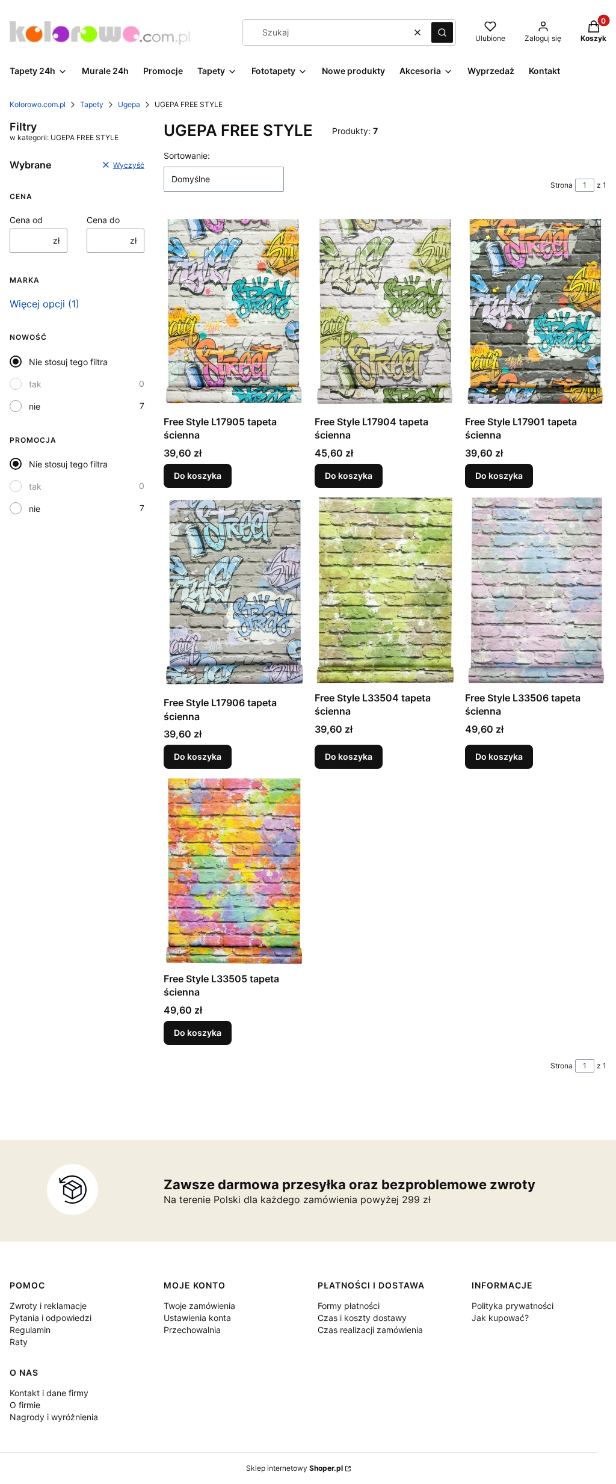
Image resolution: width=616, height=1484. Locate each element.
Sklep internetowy (294, 1468)
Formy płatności (349, 1306)
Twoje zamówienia (199, 1306)
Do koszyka (197, 475)
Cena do (103, 220)
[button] (442, 32)
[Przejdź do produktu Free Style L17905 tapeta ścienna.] (234, 313)
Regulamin (30, 1330)
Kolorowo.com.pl (38, 104)
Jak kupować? (500, 1318)
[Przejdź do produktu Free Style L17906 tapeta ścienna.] (234, 594)
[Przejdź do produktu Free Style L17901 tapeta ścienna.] (535, 313)
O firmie (25, 1405)
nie (34, 406)
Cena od (26, 220)
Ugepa (129, 104)
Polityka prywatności (512, 1306)
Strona (561, 184)
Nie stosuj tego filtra (68, 362)
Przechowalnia (192, 1330)
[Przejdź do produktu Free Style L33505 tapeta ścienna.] (234, 872)
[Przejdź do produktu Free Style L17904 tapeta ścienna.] (385, 313)
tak (35, 384)
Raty (19, 1342)
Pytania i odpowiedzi (50, 1318)
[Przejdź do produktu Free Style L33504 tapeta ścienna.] (385, 591)
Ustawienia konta (197, 1318)
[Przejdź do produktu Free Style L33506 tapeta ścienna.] (535, 591)
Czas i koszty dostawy (362, 1318)
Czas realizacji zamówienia (370, 1330)
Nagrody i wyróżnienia (54, 1417)
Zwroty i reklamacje (48, 1306)
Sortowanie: (187, 155)
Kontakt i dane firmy (49, 1393)
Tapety (91, 104)
